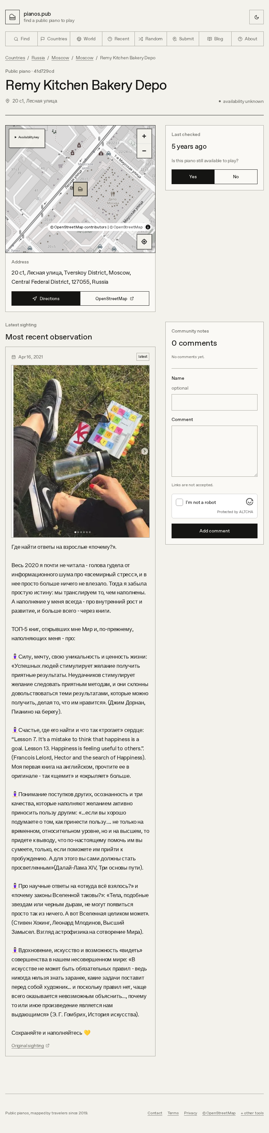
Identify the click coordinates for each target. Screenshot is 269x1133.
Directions (49, 298)
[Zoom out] (144, 151)
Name (180, 383)
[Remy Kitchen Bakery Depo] (80, 189)
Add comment (214, 530)
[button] (80, 189)
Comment (182, 419)
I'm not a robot (201, 502)
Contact (155, 1113)
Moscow (60, 57)
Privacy (190, 1113)
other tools (254, 1113)
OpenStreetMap (111, 298)
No (236, 176)
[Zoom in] (144, 136)
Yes (193, 176)
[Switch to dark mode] (256, 17)
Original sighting (27, 1045)
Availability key (28, 137)
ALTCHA (246, 511)
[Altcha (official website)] (249, 503)
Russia (38, 57)
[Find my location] (144, 242)
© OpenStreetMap (126, 227)
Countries (15, 57)
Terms (173, 1113)
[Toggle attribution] (148, 227)
